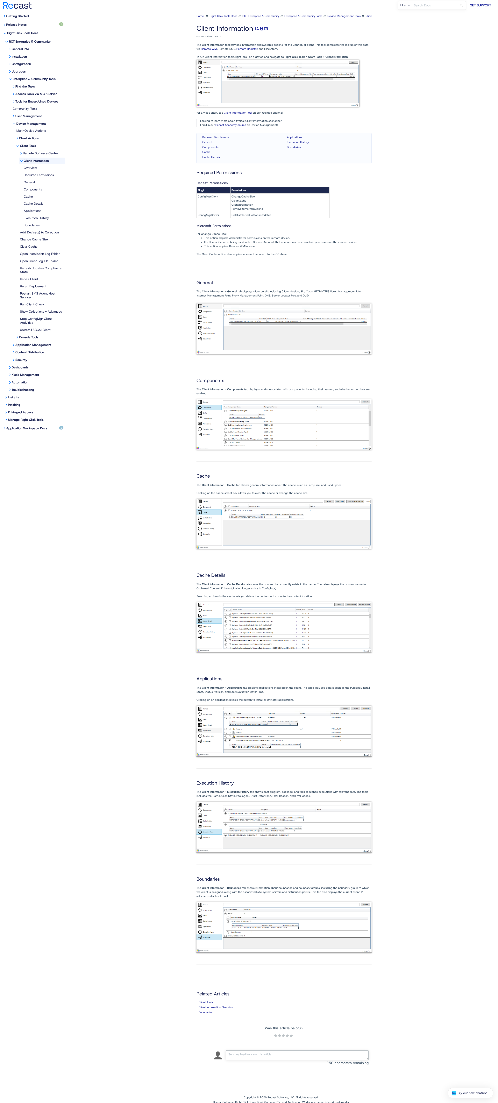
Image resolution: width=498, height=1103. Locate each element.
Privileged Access (20, 412)
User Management (28, 116)
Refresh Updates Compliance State (40, 270)
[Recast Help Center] (19, 3)
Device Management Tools (344, 16)
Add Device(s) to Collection (39, 232)
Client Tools (28, 146)
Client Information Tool (238, 112)
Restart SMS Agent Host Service (37, 295)
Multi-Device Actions (31, 131)
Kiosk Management (25, 375)
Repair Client (29, 279)
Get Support (480, 5)
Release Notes (34, 25)
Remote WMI (209, 49)
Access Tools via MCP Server (36, 94)
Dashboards (20, 367)
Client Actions (29, 138)
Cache (28, 197)
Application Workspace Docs (34, 428)
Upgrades (19, 71)
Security (21, 360)
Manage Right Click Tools (26, 420)
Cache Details (33, 204)
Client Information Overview (216, 1007)
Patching (14, 405)
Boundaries (32, 225)
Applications (32, 211)
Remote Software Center (40, 153)
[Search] (461, 5)
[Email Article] (266, 28)
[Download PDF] (257, 28)
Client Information (36, 161)
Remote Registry (246, 49)
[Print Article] (262, 28)
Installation (19, 56)
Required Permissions (39, 175)
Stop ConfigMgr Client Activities (36, 321)
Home (200, 16)
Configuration (21, 64)
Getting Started (17, 16)
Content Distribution (29, 352)
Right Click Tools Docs (22, 33)
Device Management (31, 124)
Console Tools (28, 337)
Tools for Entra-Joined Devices (36, 101)
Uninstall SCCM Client (35, 330)
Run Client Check (32, 304)
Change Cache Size (34, 239)
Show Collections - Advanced (41, 312)
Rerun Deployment (33, 286)
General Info (20, 49)
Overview (30, 168)
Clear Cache (29, 247)
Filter (404, 5)
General (29, 182)
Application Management (33, 345)
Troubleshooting (23, 390)
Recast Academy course (230, 125)
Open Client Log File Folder (39, 261)
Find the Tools (25, 86)
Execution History (36, 218)
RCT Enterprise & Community (30, 41)
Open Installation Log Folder (40, 254)
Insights (13, 397)
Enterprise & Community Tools (34, 79)
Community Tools (25, 109)
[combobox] (435, 5)
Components (33, 189)
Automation (20, 382)
